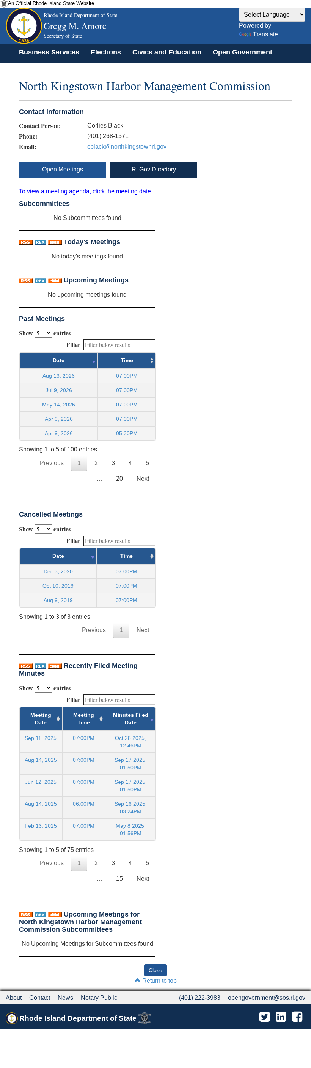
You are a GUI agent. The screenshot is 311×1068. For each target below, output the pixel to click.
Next (143, 478)
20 (119, 478)
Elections (106, 52)
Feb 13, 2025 (41, 826)
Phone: (28, 136)
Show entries (45, 332)
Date (58, 360)
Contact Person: (40, 125)
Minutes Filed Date (130, 718)
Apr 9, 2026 (59, 419)
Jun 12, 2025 (41, 782)
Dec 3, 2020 (58, 571)
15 (119, 878)
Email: (27, 147)
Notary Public (99, 998)
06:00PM (83, 804)
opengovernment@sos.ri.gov (266, 998)
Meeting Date (40, 718)
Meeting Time (83, 718)
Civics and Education (166, 52)
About (14, 998)
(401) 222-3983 (199, 998)
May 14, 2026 (58, 405)
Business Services (49, 52)
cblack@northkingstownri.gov (126, 146)
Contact (39, 998)
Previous (52, 463)
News (65, 998)
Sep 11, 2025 (41, 738)
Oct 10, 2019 (58, 586)
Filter (73, 344)
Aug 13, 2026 (58, 376)
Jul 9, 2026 (59, 390)
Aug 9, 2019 (58, 600)
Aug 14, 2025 (41, 760)
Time (127, 360)
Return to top (159, 981)
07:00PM (83, 738)
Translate (265, 34)
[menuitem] (49, 52)
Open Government (242, 52)
